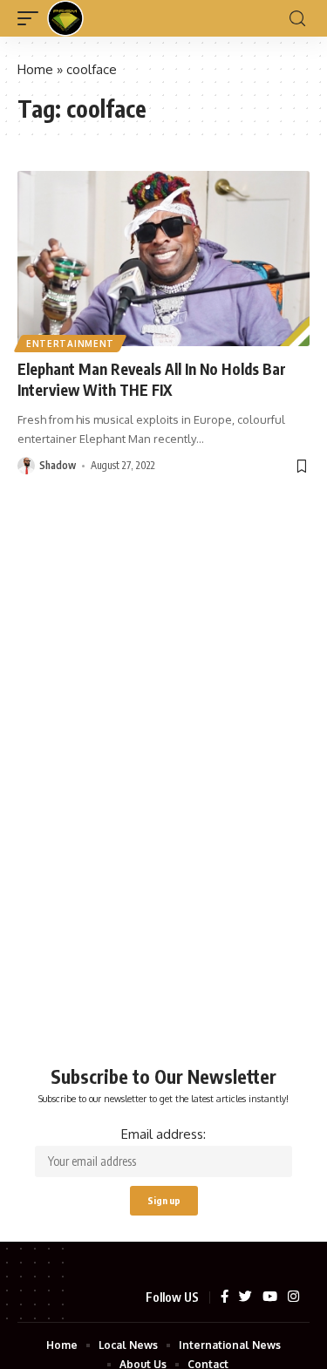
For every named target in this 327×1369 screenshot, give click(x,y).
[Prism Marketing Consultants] (65, 18)
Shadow (57, 465)
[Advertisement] (163, 816)
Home (35, 69)
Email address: (163, 1134)
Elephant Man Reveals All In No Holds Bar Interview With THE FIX (151, 379)
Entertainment (70, 343)
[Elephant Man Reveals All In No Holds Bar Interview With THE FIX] (163, 258)
